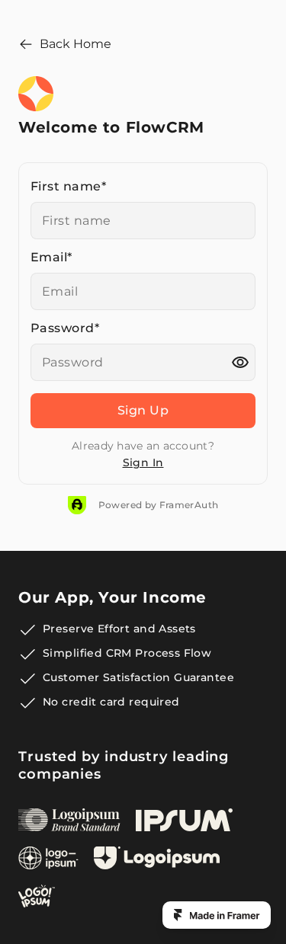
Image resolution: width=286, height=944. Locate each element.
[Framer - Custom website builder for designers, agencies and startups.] (216, 915)
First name (68, 187)
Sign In (143, 462)
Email (51, 257)
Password (65, 328)
